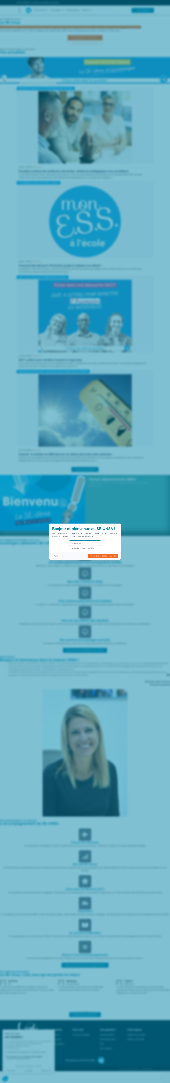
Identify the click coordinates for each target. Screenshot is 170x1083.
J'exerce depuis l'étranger (83, 548)
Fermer (57, 556)
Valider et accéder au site (104, 556)
